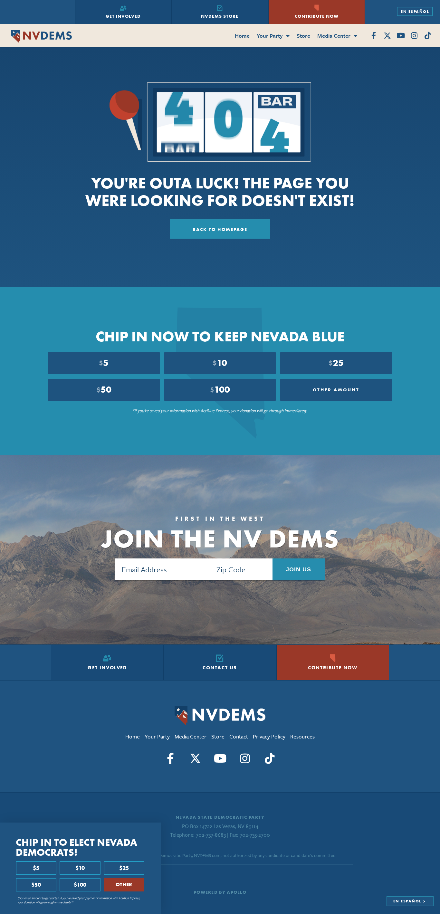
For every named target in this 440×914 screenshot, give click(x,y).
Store (303, 36)
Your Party (270, 36)
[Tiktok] (428, 36)
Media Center (333, 36)
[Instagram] (414, 36)
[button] (154, 830)
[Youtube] (401, 36)
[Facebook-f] (374, 36)
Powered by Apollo (220, 892)
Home (242, 36)
